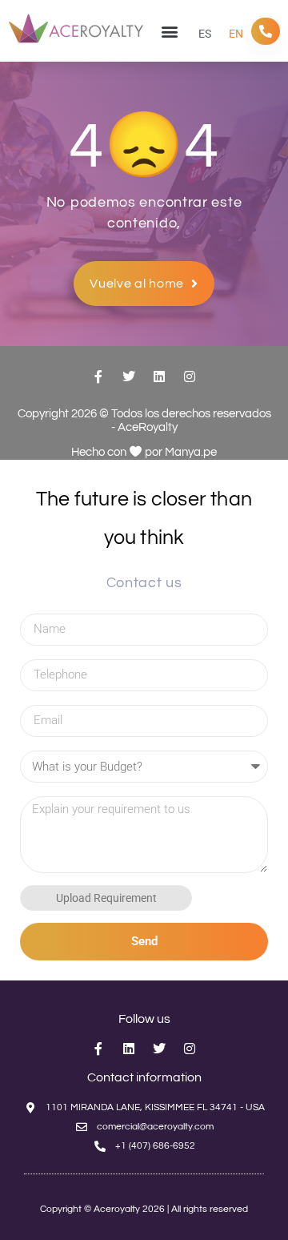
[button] (169, 31)
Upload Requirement (106, 898)
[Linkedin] (159, 376)
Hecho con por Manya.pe (144, 452)
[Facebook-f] (98, 376)
